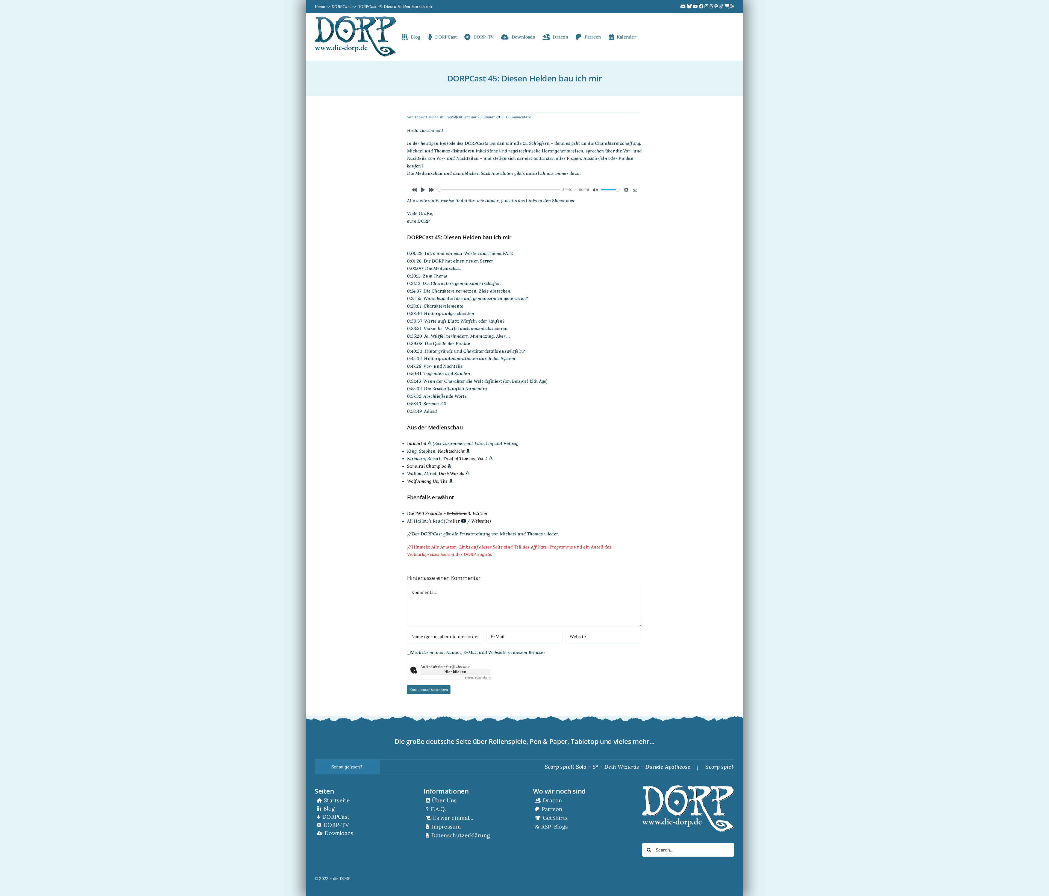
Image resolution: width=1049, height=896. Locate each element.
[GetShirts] (727, 6)
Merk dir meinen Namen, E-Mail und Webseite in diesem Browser (478, 652)
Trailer (453, 521)
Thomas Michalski (429, 117)
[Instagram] (707, 6)
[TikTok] (722, 6)
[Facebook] (702, 6)
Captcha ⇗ (477, 677)
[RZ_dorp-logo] (355, 18)
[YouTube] (696, 6)
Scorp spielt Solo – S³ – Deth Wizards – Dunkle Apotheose (570, 766)
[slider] (498, 189)
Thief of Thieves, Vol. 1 (465, 458)
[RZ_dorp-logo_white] (688, 787)
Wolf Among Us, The (427, 481)
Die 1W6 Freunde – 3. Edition (447, 513)
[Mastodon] (716, 6)
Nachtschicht (451, 451)
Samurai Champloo (426, 466)
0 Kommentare (518, 117)
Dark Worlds (451, 473)
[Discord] (683, 6)
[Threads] (711, 6)
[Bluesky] (690, 6)
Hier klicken (455, 672)
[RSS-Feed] (732, 6)
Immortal (416, 443)
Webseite (480, 521)
